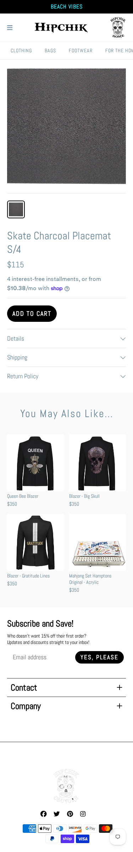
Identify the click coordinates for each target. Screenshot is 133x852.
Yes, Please (99, 657)
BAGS (50, 50)
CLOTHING (21, 50)
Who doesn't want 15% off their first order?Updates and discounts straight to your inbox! (48, 639)
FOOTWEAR (81, 50)
